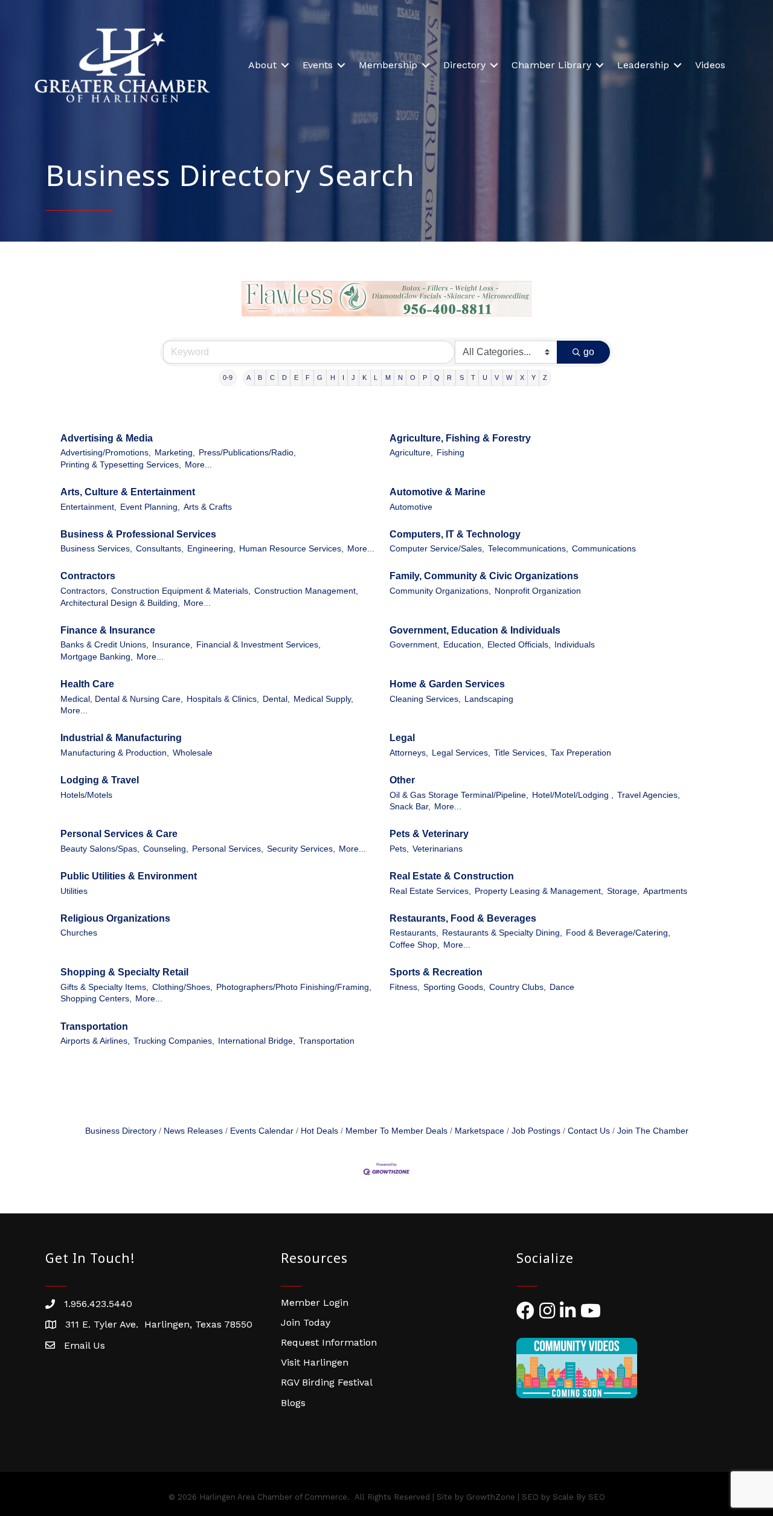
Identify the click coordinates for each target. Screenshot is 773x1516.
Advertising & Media (106, 438)
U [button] (485, 377)
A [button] (248, 377)
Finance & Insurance (107, 630)
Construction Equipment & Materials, (181, 591)
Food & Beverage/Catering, (618, 932)
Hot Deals (319, 1130)
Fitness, (405, 987)
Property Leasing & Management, (539, 891)
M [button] (388, 377)
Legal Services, (461, 752)
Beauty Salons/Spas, (100, 848)
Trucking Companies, (173, 1040)
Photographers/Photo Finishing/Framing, (293, 987)
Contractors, (83, 591)
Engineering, (211, 548)
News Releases (193, 1130)
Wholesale (193, 752)
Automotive (411, 507)
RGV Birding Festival (327, 1382)
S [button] (462, 377)
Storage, (623, 891)
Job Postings (536, 1130)
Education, (463, 644)
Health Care (87, 684)
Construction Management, (306, 591)
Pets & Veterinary (429, 834)
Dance (562, 987)
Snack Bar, (410, 806)
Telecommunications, (528, 548)
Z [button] (545, 377)
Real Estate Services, (430, 891)
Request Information (329, 1342)
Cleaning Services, (425, 699)
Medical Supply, (323, 699)
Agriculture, (411, 452)
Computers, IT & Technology (455, 534)
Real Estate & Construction (452, 876)
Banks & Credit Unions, (104, 644)
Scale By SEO (579, 1497)
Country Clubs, (517, 987)
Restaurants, (414, 932)
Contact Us (589, 1130)
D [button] (284, 377)
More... (198, 464)
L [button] (375, 377)
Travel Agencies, (648, 795)
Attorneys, (409, 752)
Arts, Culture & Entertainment (127, 492)
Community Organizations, (440, 591)
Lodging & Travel (99, 780)
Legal (402, 738)
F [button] (308, 377)
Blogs (293, 1402)
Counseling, (165, 848)
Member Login (314, 1302)
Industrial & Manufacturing (121, 738)
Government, (415, 644)
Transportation (94, 1026)
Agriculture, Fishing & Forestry (460, 438)
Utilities (74, 891)
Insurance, (172, 644)
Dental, (276, 699)
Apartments (665, 891)
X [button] (522, 377)
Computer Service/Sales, (437, 548)
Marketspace (479, 1130)
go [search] (588, 352)
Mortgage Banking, (96, 656)
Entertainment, (88, 507)
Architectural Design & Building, (120, 603)
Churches (78, 932)
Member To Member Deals (396, 1130)
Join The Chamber (652, 1130)
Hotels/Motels (86, 795)
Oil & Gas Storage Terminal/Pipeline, (459, 795)
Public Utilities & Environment (128, 876)
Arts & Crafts (208, 507)
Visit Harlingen (314, 1362)
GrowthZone (490, 1497)
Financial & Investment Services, (258, 644)
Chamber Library (551, 65)
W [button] (509, 377)
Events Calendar (261, 1130)
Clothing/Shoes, (182, 987)
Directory (464, 65)
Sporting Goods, (454, 987)
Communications (604, 548)
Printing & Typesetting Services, (120, 464)
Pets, (399, 848)
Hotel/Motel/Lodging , (573, 795)
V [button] (497, 377)
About (262, 65)
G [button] (319, 377)
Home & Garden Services (447, 684)
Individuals (574, 644)
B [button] (260, 377)
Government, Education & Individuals (475, 630)
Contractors (87, 576)
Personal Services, (227, 848)
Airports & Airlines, (95, 1040)
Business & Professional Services (138, 534)
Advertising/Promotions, (105, 452)
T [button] (473, 377)
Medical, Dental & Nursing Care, (121, 699)
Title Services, (520, 752)
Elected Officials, (519, 644)
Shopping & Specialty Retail (124, 972)
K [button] (364, 377)
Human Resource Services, (291, 548)
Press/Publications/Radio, (247, 452)
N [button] (400, 377)
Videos (710, 65)
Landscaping (488, 699)
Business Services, (96, 548)
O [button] (412, 377)
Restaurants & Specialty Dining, (502, 932)
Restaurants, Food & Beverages (463, 918)
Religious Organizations (115, 918)
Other (402, 780)
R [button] (449, 377)
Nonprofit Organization (538, 591)
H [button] (332, 377)
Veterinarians (437, 848)
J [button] (353, 377)
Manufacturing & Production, (114, 752)
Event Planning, (150, 507)
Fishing (450, 452)
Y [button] (533, 377)
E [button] (296, 377)
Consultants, (160, 548)
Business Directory (120, 1130)
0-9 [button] (228, 377)
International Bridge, (256, 1040)
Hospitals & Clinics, (223, 699)
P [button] (425, 377)
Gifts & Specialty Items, (104, 987)
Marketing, (175, 452)
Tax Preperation (581, 752)
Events (318, 65)
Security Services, (301, 848)
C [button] (272, 377)
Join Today (305, 1322)
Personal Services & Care (119, 834)
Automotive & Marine (438, 492)
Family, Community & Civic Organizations (484, 576)
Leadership (643, 65)
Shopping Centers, (96, 998)
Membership (388, 65)
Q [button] (437, 377)
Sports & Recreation (436, 972)
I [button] (343, 377)
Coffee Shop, (415, 944)
